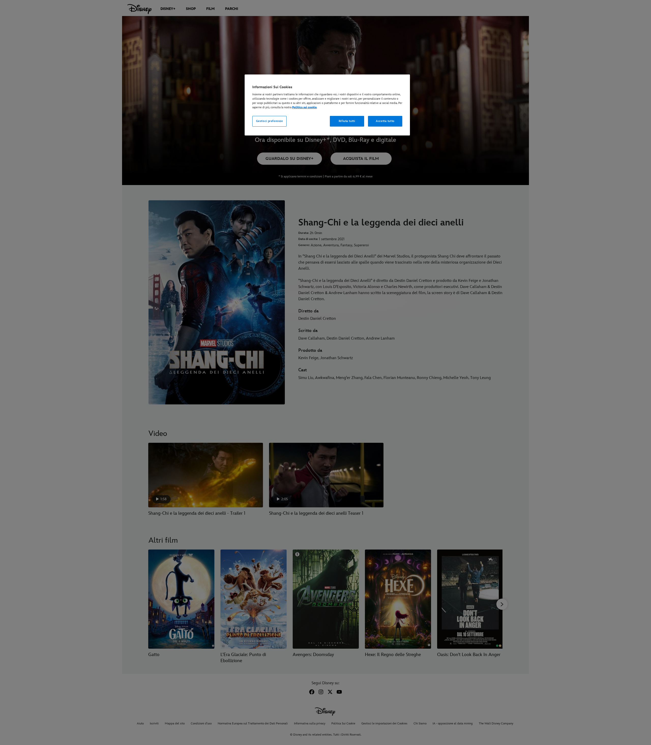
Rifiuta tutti (347, 121)
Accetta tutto (385, 121)
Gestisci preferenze (269, 121)
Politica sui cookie (304, 107)
